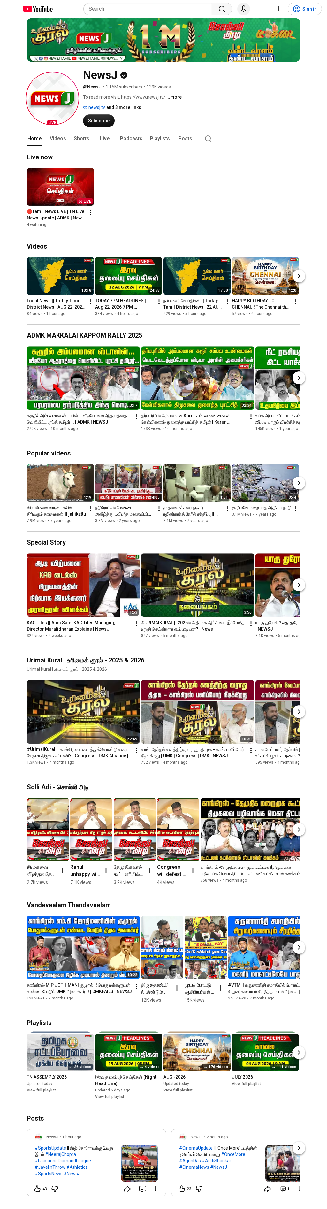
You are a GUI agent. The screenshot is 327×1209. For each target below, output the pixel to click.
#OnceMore (233, 1154)
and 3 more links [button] (123, 107)
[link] (96, 1164)
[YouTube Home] (37, 9)
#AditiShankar (216, 1160)
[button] (52, 98)
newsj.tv (96, 107)
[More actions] (90, 212)
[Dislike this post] (54, 1189)
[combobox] (149, 9)
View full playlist (41, 1090)
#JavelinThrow (50, 1167)
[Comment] (142, 1188)
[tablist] (163, 138)
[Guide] (11, 9)
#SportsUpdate (50, 1148)
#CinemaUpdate (196, 1148)
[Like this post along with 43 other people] (37, 1189)
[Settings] (279, 9)
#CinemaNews (194, 1167)
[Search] (222, 9)
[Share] (127, 1188)
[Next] (299, 276)
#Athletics (76, 1167)
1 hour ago (71, 1137)
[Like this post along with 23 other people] (182, 1189)
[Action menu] (155, 1188)
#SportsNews (49, 1173)
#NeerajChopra (60, 1154)
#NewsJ (72, 1173)
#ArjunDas (190, 1160)
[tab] (34, 138)
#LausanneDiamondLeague (63, 1160)
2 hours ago (217, 1137)
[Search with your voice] (243, 9)
